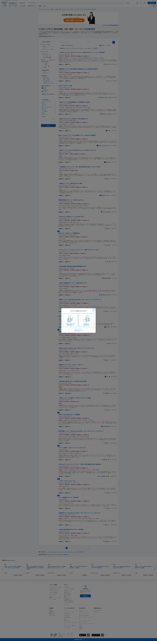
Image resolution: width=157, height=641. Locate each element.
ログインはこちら (78, 328)
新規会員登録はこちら (78, 330)
